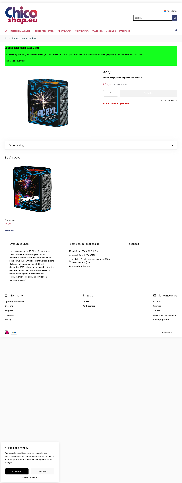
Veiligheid (111, 30)
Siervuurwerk (82, 30)
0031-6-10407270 (87, 255)
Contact (157, 301)
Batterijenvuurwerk (20, 30)
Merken (86, 301)
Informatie (124, 30)
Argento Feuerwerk (132, 77)
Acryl (34, 38)
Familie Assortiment (44, 30)
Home (7, 38)
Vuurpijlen (97, 30)
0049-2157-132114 (90, 251)
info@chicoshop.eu (81, 266)
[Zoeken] (174, 18)
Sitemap (157, 306)
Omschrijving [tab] (16, 145)
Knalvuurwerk (65, 30)
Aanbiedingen (89, 306)
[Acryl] (48, 135)
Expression (10, 220)
